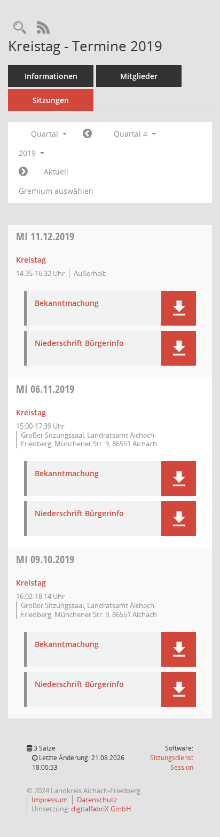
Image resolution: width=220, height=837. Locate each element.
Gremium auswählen (56, 191)
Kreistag (31, 260)
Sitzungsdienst (171, 762)
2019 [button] (28, 153)
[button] (178, 308)
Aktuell (56, 172)
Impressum (50, 799)
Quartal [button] (45, 134)
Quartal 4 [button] (132, 134)
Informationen (51, 76)
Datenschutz (97, 799)
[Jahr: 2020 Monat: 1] (23, 171)
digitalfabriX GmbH (101, 809)
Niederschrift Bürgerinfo (79, 343)
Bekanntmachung (67, 303)
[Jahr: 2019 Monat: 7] (87, 134)
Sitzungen (51, 100)
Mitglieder (139, 76)
